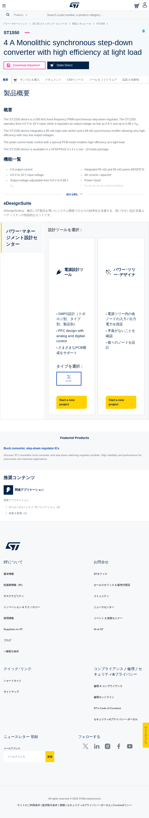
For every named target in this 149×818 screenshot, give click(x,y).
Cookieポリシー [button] (122, 805)
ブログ (7, 640)
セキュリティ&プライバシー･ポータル (116, 719)
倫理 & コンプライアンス (108, 686)
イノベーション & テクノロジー (22, 607)
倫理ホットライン (104, 697)
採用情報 (9, 618)
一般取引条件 (11, 651)
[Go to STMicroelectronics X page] (86, 747)
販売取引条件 (50, 805)
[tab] (5, 80)
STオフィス (100, 573)
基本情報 (9, 573)
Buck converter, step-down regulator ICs (31, 448)
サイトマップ (11, 691)
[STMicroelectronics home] (74, 5)
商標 (62, 805)
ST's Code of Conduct (107, 708)
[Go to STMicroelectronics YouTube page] (130, 747)
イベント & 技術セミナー (108, 618)
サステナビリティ (14, 596)
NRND (27, 33)
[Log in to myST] (145, 5)
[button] (4, 5)
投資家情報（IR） (14, 584)
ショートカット (12, 680)
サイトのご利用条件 (29, 805)
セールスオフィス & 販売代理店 (112, 584)
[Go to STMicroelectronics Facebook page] (119, 747)
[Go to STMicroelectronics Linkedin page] (97, 747)
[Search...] (8, 14)
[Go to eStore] (137, 6)
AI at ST (98, 629)
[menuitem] (32, 507)
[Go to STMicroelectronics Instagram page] (107, 747)
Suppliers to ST (13, 629)
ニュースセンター (104, 607)
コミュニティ (101, 596)
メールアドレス (12, 748)
